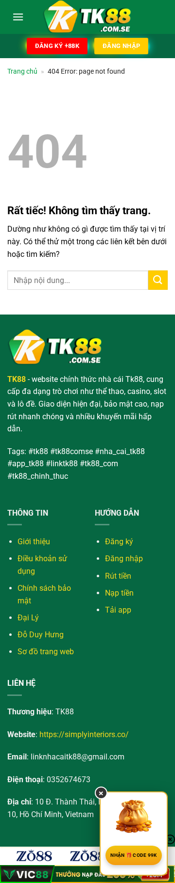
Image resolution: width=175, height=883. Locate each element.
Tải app (118, 610)
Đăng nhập (124, 558)
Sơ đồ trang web (46, 651)
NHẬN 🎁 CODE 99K (133, 855)
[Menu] (18, 17)
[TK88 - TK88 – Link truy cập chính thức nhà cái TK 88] (87, 17)
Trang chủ (22, 71)
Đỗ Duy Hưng (41, 634)
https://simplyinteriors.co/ (84, 734)
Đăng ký (119, 541)
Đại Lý (28, 617)
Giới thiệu (34, 541)
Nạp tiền (119, 593)
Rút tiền (118, 576)
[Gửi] (158, 279)
